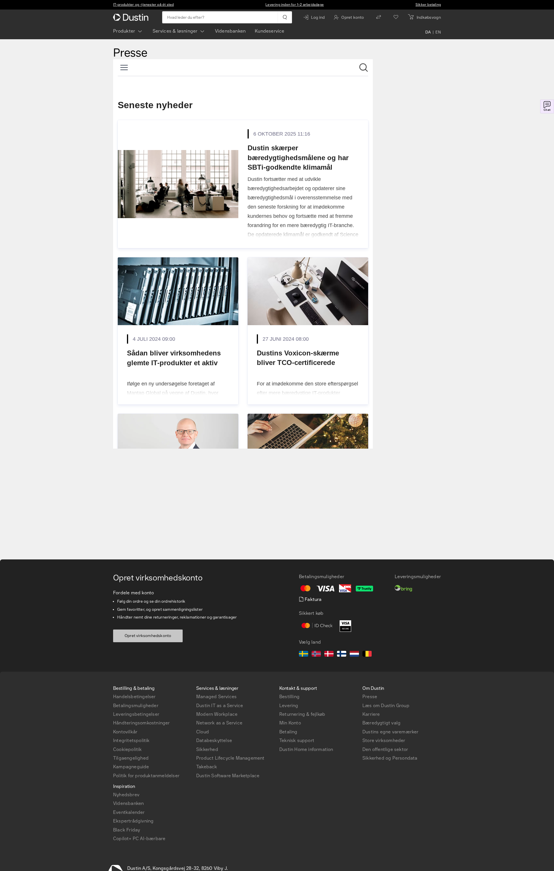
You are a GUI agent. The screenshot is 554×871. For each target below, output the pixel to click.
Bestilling (289, 696)
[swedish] (303, 654)
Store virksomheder (383, 740)
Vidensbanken (230, 31)
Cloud (202, 732)
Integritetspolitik (131, 740)
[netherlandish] (354, 654)
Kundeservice (269, 31)
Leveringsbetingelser (136, 714)
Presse (369, 696)
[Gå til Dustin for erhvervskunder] (132, 17)
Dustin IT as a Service (219, 705)
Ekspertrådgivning (133, 821)
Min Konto (290, 723)
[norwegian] (316, 654)
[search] (285, 17)
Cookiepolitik (127, 749)
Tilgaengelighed (131, 758)
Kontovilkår (125, 732)
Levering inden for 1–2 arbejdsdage (294, 5)
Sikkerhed (207, 749)
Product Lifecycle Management (230, 758)
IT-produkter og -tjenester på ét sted (143, 5)
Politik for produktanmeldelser (146, 775)
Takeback (206, 766)
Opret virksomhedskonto (148, 635)
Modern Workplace (216, 714)
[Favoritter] (396, 17)
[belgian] (367, 654)
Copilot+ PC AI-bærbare (139, 838)
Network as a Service (219, 723)
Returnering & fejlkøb (302, 714)
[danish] (329, 654)
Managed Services (216, 696)
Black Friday (126, 830)
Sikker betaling (428, 5)
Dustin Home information (306, 749)
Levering (288, 705)
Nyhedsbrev (126, 794)
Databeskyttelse (214, 740)
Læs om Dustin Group (385, 705)
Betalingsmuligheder (135, 705)
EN (438, 32)
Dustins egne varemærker (390, 732)
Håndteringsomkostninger (141, 723)
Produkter (124, 31)
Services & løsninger (175, 31)
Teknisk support (296, 740)
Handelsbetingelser (134, 696)
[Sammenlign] (378, 17)
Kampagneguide (131, 766)
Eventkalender (129, 812)
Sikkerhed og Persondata (390, 758)
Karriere (371, 714)
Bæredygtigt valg (381, 723)
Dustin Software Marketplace (227, 775)
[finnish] (341, 654)
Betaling (288, 732)
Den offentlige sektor (385, 749)
